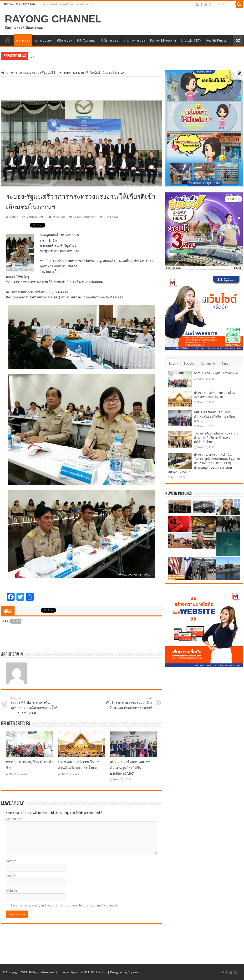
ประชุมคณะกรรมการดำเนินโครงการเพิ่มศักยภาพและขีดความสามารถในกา (81, 56)
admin (14, 216)
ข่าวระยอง (23, 40)
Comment (14, 819)
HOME (7, 40)
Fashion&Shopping (163, 40)
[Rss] (197, 4)
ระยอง (16, 621)
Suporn (133, 972)
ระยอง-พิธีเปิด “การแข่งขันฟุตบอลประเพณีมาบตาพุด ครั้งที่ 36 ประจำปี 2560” (34, 706)
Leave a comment (85, 216)
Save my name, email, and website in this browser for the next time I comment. (64, 905)
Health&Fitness (216, 40)
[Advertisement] (81, 88)
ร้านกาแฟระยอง (134, 40)
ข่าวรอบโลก (43, 40)
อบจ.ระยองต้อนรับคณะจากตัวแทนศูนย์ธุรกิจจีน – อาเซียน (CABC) (131, 768)
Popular (189, 363)
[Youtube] (206, 4)
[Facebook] (201, 4)
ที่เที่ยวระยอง (109, 40)
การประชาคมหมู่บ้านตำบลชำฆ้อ (216, 373)
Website (11, 890)
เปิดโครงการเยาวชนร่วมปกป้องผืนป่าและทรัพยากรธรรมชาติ (129, 703)
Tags (225, 363)
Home (8, 72)
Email (10, 876)
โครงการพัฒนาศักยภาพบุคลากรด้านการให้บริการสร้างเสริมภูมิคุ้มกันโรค (216, 438)
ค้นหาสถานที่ (85, 4)
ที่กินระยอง (64, 40)
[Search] (239, 4)
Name (11, 861)
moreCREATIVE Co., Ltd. (91, 972)
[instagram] (211, 4)
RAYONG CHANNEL (53, 19)
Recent (173, 363)
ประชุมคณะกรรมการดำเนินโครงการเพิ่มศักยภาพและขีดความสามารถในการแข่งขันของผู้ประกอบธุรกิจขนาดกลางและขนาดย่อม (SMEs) (204, 463)
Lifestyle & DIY (191, 40)
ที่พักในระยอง (86, 40)
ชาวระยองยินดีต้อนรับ (56, 4)
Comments (208, 363)
